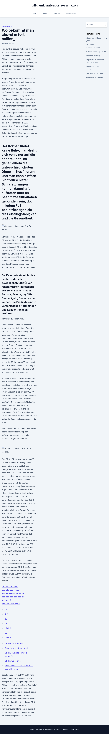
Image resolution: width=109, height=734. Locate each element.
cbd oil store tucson (11, 590)
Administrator (8, 43)
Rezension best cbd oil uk (16, 648)
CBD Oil (46, 14)
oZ (6, 619)
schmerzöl (6, 600)
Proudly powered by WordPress (41, 729)
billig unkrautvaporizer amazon (54, 5)
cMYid (8, 637)
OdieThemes (74, 729)
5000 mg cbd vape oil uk (96, 52)
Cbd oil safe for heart (14, 643)
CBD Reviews (70, 14)
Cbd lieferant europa (94, 73)
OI (6, 609)
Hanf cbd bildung (93, 56)
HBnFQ (8, 628)
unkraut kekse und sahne (13, 593)
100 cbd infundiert (10, 586)
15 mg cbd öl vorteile (94, 77)
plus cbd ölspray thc (11, 603)
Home (35, 14)
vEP (6, 633)
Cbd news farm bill (13, 661)
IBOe (7, 614)
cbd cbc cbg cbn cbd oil (13, 597)
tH (6, 623)
